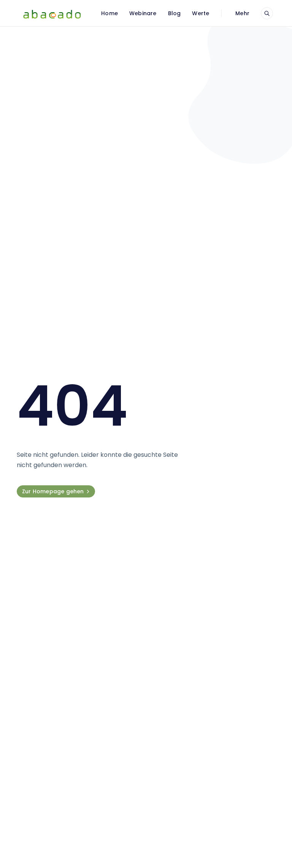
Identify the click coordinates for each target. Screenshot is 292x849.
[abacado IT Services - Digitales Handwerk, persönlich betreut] (51, 13)
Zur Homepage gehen (53, 491)
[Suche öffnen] (267, 13)
